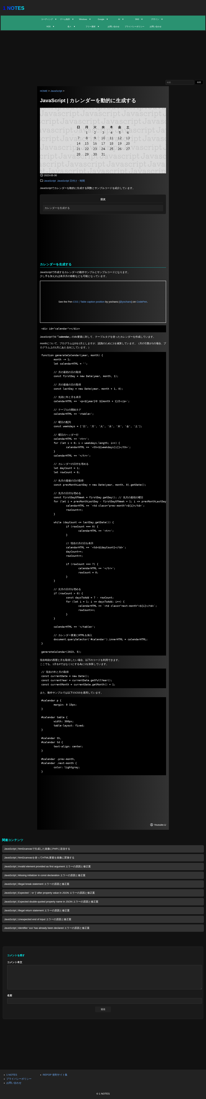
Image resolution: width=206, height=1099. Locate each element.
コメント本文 (14, 962)
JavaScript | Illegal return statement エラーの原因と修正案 (37, 910)
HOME (44, 91)
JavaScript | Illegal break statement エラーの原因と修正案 (36, 884)
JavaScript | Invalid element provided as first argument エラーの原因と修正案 (47, 866)
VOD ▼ (50, 26)
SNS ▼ (139, 19)
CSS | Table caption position (89, 301)
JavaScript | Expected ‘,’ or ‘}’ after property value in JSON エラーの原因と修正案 (49, 892)
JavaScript (56, 91)
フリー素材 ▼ (92, 26)
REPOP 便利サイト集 (55, 1074)
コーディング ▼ (49, 19)
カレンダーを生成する (57, 208)
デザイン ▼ (157, 19)
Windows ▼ (85, 19)
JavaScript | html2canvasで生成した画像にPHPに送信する (37, 848)
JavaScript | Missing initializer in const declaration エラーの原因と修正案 (44, 875)
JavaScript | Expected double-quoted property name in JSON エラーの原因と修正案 (51, 901)
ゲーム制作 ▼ (67, 19)
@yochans (125, 301)
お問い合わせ (113, 26)
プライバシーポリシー (134, 26)
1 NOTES (13, 8)
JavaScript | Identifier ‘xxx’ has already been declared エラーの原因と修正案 (47, 928)
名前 (9, 995)
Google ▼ (103, 19)
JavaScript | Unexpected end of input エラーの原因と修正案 (37, 919)
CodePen (141, 301)
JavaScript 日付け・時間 (71, 180)
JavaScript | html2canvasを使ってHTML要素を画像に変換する (39, 857)
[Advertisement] (103, 54)
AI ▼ (121, 19)
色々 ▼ (71, 26)
